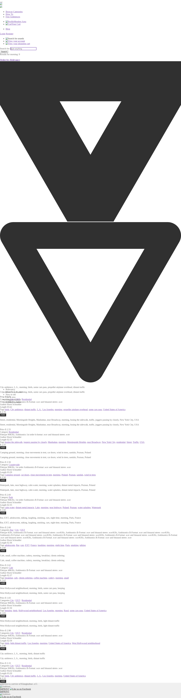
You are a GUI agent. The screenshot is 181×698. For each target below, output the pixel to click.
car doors (25, 475)
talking (83, 545)
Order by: (10, 60)
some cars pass (95, 409)
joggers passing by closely (35, 442)
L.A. (39, 409)
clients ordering (26, 578)
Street (129, 442)
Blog (8, 29)
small (66, 578)
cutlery (51, 578)
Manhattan (52, 442)
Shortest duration (13, 402)
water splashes (84, 507)
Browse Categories (14, 11)
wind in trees (90, 475)
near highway (55, 507)
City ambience (16, 409)
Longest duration (13, 399)
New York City (108, 442)
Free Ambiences (13, 17)
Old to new (11, 397)
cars (22, 545)
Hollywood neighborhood (30, 610)
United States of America (114, 409)
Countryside (14, 464)
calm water (9, 507)
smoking (74, 545)
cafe (16, 578)
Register (9, 34)
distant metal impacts (25, 507)
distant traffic (30, 409)
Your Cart (16, 24)
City (17, 530)
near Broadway (94, 442)
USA (142, 442)
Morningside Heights (76, 442)
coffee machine (40, 578)
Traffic (136, 442)
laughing (42, 545)
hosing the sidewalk (13, 442)
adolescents (10, 545)
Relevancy (10, 389)
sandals (80, 475)
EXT (23, 530)
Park (11, 497)
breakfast (9, 578)
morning (58, 409)
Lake (37, 507)
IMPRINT (4, 689)
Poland (65, 475)
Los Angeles (48, 409)
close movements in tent (41, 475)
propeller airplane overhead (75, 409)
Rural (66, 610)
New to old (11, 394)
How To (9, 14)
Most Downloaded (14, 392)
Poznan (72, 475)
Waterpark (96, 507)
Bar (11, 530)
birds (7, 409)
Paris (67, 545)
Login (2, 34)
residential (120, 442)
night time (59, 545)
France (34, 545)
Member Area (20, 21)
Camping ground (12, 475)
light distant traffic (18, 643)
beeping (8, 610)
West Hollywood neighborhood (86, 643)
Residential (14, 432)
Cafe (11, 568)
